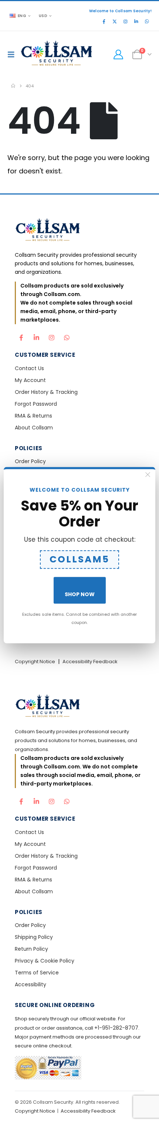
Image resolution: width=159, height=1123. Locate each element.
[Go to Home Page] (13, 86)
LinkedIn (36, 335)
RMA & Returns (33, 415)
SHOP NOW (80, 594)
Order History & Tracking (46, 392)
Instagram (51, 335)
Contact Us (29, 368)
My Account (30, 380)
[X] (114, 21)
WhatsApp (66, 335)
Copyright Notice (35, 661)
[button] (12, 54)
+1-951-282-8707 (116, 1027)
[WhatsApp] (147, 21)
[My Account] (118, 54)
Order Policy (30, 461)
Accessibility (30, 984)
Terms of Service (37, 972)
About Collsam (34, 427)
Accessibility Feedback (90, 661)
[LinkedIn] (136, 21)
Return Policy (31, 949)
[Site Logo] (57, 54)
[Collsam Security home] (79, 230)
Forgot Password (36, 404)
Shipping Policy (34, 937)
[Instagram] (125, 21)
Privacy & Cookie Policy (44, 960)
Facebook (21, 335)
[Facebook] (104, 21)
